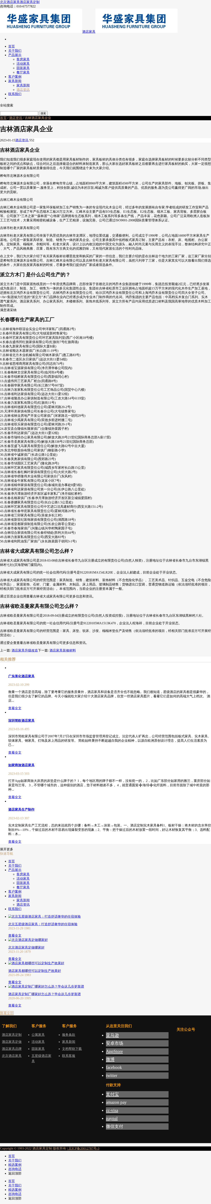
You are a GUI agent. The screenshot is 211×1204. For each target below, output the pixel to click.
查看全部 (6, 1013)
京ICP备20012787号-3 (83, 1148)
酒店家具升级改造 (25, 650)
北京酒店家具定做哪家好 (26, 947)
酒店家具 (88, 31)
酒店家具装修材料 (62, 650)
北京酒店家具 (10, 2)
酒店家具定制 (30, 2)
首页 (3, 118)
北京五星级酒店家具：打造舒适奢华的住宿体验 (42, 924)
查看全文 (14, 708)
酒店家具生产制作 (21, 809)
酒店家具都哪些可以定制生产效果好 (34, 971)
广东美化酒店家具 (21, 676)
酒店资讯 (15, 118)
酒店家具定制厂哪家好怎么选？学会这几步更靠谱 (44, 994)
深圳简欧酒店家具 (21, 720)
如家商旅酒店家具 (21, 765)
